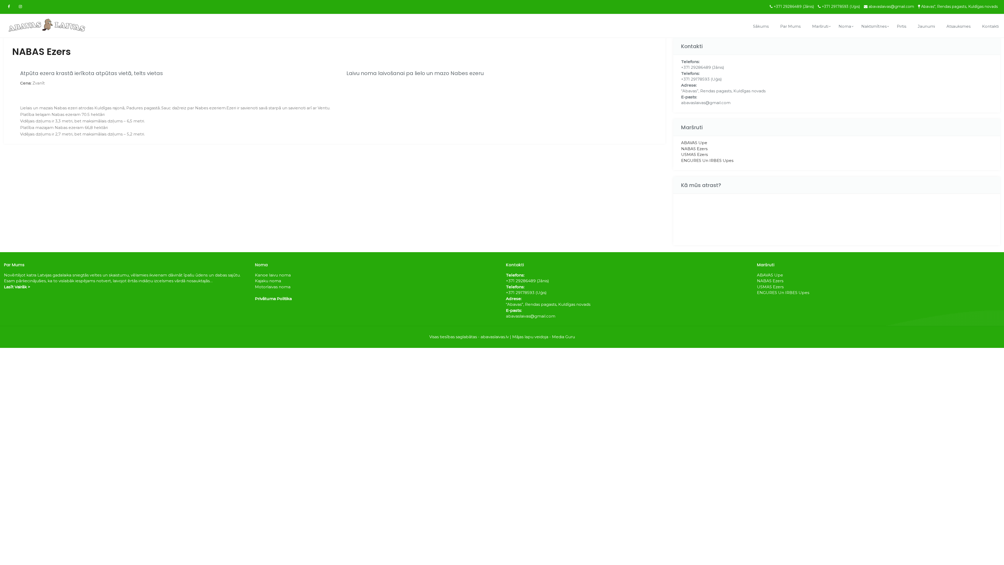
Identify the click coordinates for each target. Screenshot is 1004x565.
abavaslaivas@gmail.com (891, 6)
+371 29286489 (794, 6)
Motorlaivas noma (272, 286)
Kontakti (990, 26)
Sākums (761, 26)
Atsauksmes (958, 26)
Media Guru (563, 336)
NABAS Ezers (694, 148)
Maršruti (820, 26)
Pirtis (901, 26)
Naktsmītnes (874, 26)
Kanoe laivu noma (273, 275)
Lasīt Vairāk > (17, 286)
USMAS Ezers (694, 154)
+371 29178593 (841, 6)
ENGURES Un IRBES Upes (707, 160)
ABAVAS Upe (694, 142)
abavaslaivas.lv (495, 336)
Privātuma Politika (273, 298)
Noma (844, 26)
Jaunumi (926, 26)
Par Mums (790, 26)
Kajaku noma (268, 280)
